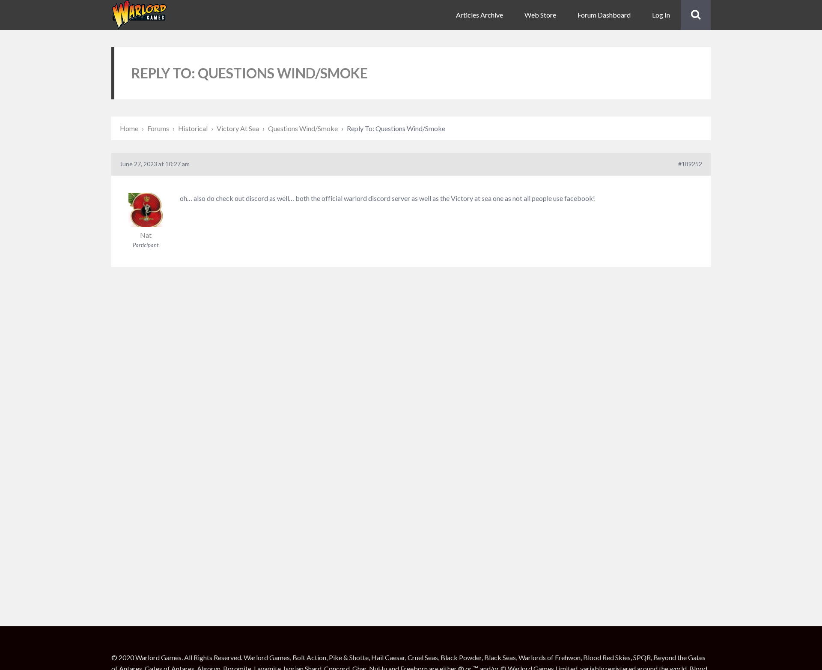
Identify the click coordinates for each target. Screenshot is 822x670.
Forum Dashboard (604, 15)
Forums (158, 128)
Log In (661, 15)
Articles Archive (479, 15)
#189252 (690, 164)
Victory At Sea (238, 128)
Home (129, 128)
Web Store (540, 15)
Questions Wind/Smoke (303, 128)
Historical (193, 128)
